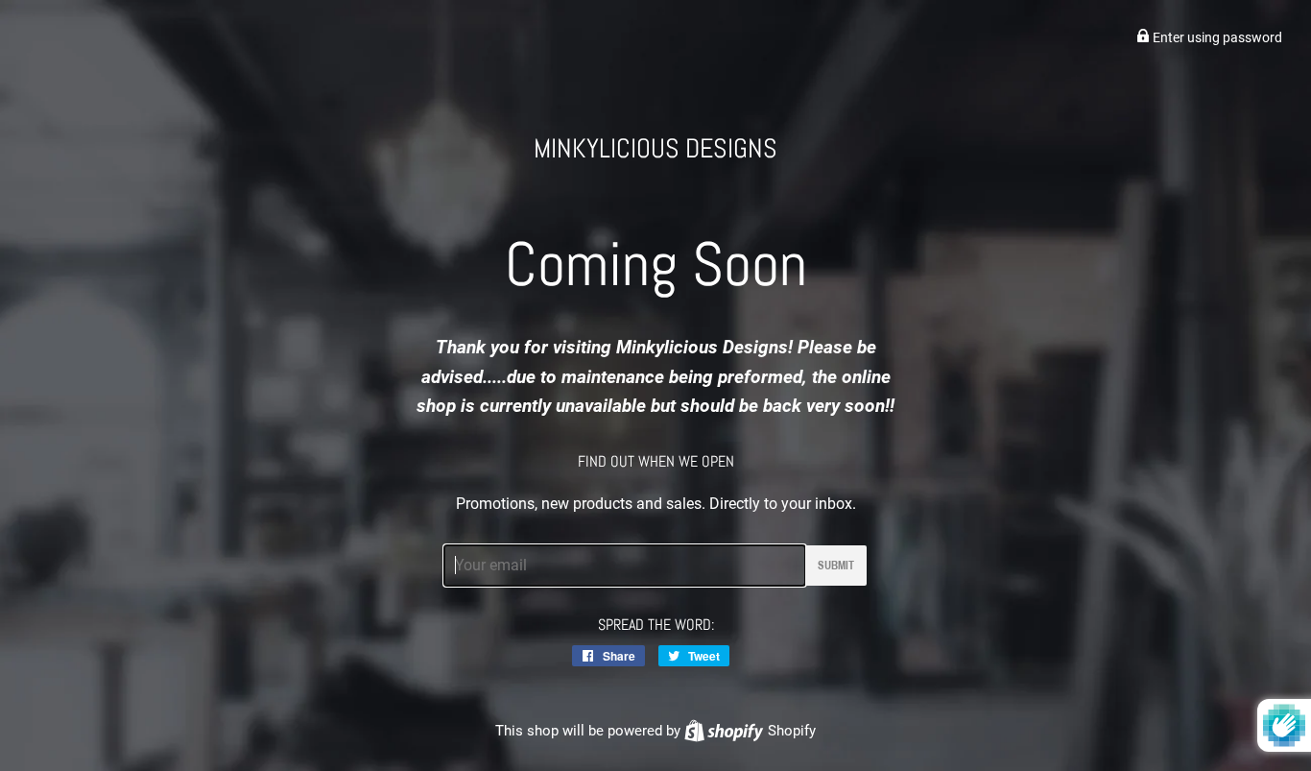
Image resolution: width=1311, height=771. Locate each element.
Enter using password (1216, 37)
